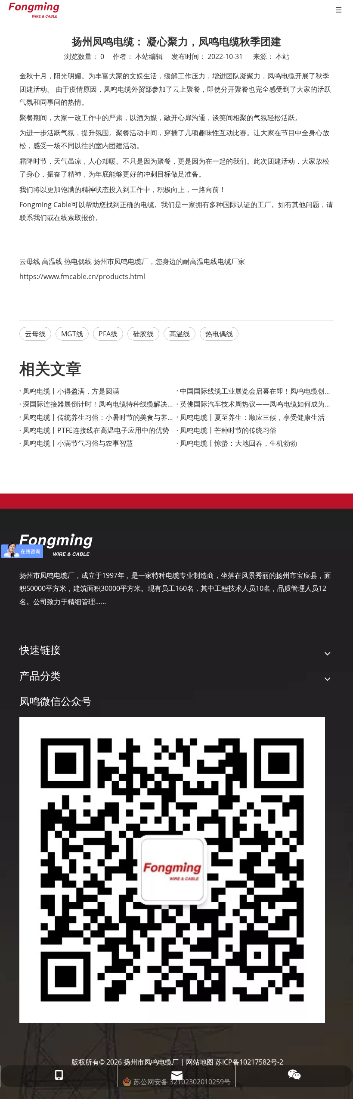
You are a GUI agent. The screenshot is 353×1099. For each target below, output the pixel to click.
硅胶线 (143, 333)
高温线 (52, 261)
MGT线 (72, 333)
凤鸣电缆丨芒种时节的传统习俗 (228, 430)
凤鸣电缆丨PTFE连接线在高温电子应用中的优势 (96, 430)
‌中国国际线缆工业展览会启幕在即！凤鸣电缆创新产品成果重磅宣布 (255, 391)
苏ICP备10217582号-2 (249, 1062)
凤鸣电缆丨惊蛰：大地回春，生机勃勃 (238, 443)
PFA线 (108, 333)
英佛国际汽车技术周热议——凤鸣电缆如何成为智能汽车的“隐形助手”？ (255, 404)
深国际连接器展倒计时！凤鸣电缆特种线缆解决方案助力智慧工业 (98, 404)
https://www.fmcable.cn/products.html (82, 276)
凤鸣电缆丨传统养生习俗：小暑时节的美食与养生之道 (98, 417)
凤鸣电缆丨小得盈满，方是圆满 (71, 391)
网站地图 (200, 1062)
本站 (282, 56)
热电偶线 (78, 261)
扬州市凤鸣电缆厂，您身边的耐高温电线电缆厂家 (169, 261)
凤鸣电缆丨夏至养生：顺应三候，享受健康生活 (252, 417)
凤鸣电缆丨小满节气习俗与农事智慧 (78, 443)
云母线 (29, 261)
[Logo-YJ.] (56, 545)
